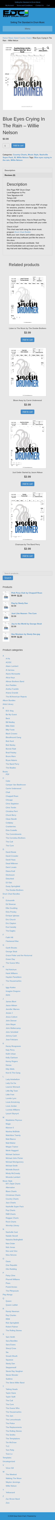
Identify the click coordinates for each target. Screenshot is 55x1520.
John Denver (11, 1021)
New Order (10, 1243)
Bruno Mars (11, 756)
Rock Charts (11, 1222)
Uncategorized (9, 1461)
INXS (8, 995)
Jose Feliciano (12, 1039)
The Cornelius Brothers (15, 838)
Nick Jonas (10, 1247)
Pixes (8, 1283)
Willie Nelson (23, 157)
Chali (8, 792)
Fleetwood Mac (12, 941)
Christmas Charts (13, 1195)
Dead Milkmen (12, 863)
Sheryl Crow (11, 1348)
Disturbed (10, 879)
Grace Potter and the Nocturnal (19, 955)
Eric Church (11, 919)
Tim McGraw (11, 1442)
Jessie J (9, 1013)
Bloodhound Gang (13, 737)
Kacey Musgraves (13, 1046)
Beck (8, 718)
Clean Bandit (11, 819)
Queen (8, 1301)
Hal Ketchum (11, 969)
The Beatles (11, 768)
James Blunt (11, 1001)
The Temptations (13, 1438)
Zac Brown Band (13, 1499)
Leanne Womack (13, 1087)
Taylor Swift (10, 1397)
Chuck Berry (11, 815)
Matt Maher (10, 1143)
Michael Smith (12, 1166)
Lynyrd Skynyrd (12, 1113)
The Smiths (10, 1435)
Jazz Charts (11, 1203)
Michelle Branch (12, 1169)
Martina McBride (13, 1131)
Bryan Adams (11, 760)
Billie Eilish (10, 726)
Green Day (10, 959)
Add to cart (18, 145)
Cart (48, 5)
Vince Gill (10, 1468)
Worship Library (12, 1225)
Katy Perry (10, 1050)
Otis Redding (11, 1269)
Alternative (10, 1187)
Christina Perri (12, 811)
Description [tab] (10, 170)
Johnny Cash (11, 1036)
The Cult (9, 842)
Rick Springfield (12, 1323)
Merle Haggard (12, 1150)
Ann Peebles (11, 685)
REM (8, 1319)
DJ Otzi (9, 882)
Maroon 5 (10, 1128)
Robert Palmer (12, 1327)
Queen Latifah (12, 1305)
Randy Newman (12, 1311)
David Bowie (11, 852)
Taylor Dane (11, 1393)
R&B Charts (11, 1214)
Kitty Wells (10, 1069)
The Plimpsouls (12, 1291)
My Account (9, 5)
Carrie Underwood (13, 788)
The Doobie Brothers (14, 890)
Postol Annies (11, 1287)
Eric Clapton (11, 923)
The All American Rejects (16, 697)
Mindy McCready (13, 1173)
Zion (7, 1503)
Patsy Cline (10, 1275)
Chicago (9, 800)
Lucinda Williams (13, 1110)
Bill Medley (10, 722)
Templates (7, 1458)
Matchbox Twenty (13, 1135)
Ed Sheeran (11, 904)
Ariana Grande (12, 693)
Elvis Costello (11, 830)
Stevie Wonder (12, 1375)
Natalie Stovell (12, 1236)
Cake (8, 781)
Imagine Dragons (13, 991)
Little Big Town (12, 1091)
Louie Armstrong (13, 1102)
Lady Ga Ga (11, 1083)
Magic (8, 1124)
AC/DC (8, 662)
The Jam (9, 1416)
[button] (48, 48)
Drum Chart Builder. (23, 232)
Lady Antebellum (13, 1079)
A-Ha (8, 658)
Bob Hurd (10, 741)
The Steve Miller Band (15, 1383)
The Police (10, 1423)
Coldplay (9, 823)
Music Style (13, 38)
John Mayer (11, 1024)
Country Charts (25, 38)
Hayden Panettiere (13, 977)
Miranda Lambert (13, 1177)
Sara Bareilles (11, 1341)
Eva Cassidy (11, 927)
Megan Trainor (12, 1147)
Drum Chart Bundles (11, 894)
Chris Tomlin (11, 807)
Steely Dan (10, 1363)
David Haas (10, 860)
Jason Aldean (11, 1005)
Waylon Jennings (13, 1482)
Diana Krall (10, 871)
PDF (7, 774)
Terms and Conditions (25, 5)
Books (5, 772)
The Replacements (14, 1427)
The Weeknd (11, 1474)
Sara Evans (10, 1344)
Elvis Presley (11, 912)
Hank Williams (12, 973)
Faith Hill (9, 937)
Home (5, 38)
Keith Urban (11, 1054)
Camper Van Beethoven (16, 785)
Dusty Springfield (13, 886)
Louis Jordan (11, 1106)
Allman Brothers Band (15, 681)
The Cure (10, 845)
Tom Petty (10, 1450)
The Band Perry (12, 764)
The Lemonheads (13, 1420)
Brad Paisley (11, 752)
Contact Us (40, 5)
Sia (7, 1352)
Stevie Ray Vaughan (14, 1371)
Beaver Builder (41, 1516)
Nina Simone (11, 1255)
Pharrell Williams (13, 1279)
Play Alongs (7, 1294)
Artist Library (8, 704)
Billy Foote (10, 730)
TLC (7, 1446)
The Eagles (10, 931)
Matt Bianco (11, 1139)
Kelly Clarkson (12, 1057)
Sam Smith (10, 1337)
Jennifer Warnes (12, 1009)
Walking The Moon (13, 1478)
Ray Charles (11, 1315)
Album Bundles (9, 700)
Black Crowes (11, 734)
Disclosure (10, 875)
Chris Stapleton (12, 804)
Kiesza (8, 1065)
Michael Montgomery (14, 1162)
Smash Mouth (11, 1356)
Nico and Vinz (11, 1251)
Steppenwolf (11, 1367)
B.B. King (9, 711)
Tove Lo (9, 1454)
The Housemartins (13, 981)
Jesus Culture (11, 1017)
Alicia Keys (10, 677)
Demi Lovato (11, 867)
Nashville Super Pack (15, 1206)
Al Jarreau (10, 670)
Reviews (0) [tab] (10, 175)
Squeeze (9, 1360)
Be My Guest (11, 714)
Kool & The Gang (13, 1073)
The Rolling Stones (14, 1330)
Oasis (8, 1261)
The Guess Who (12, 963)
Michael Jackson (13, 1154)
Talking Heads (12, 1389)
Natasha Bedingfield (14, 1240)
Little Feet (10, 1094)
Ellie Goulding (11, 908)
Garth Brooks (11, 948)
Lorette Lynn (11, 1098)
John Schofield (12, 1032)
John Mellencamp (13, 1028)
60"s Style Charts (13, 1184)
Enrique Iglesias (12, 916)
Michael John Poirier (14, 1158)
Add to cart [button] (27, 340)
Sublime (9, 1379)
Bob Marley (10, 745)
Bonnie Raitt (11, 749)
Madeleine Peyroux (14, 1120)
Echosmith (10, 900)
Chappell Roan (12, 796)
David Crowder (12, 856)
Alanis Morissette (13, 674)
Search (7, 578)
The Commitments (13, 834)
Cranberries (11, 826)
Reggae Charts (12, 1218)
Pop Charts (10, 1210)
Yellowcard (10, 1492)
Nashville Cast (12, 1232)
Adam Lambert (12, 666)
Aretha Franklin (12, 689)
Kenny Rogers (12, 1061)
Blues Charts (11, 1191)
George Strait (11, 951)
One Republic (11, 1265)
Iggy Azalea (10, 987)
